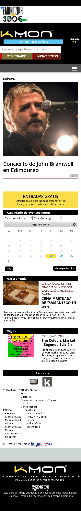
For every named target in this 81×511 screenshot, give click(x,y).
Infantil (30, 420)
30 (71, 255)
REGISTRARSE (17, 56)
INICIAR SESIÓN (47, 56)
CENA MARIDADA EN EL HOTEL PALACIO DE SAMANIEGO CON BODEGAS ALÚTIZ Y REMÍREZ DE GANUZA (57, 289)
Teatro (24, 393)
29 (61, 255)
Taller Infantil (34, 423)
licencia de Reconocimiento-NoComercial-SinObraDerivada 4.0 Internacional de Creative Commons (43, 494)
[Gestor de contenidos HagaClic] (41, 444)
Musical (9, 430)
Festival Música (13, 417)
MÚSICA (7, 410)
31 (9, 260)
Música (9, 423)
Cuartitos (26, 396)
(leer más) (9, 320)
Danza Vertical (29, 406)
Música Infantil (13, 420)
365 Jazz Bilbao (13, 433)
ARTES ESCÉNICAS (28, 390)
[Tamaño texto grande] (76, 175)
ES (74, 42)
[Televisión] (34, 386)
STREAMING (9, 390)
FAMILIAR (30, 410)
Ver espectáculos (65, 268)
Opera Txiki (33, 427)
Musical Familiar (36, 413)
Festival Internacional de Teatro (38, 400)
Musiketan (10, 437)
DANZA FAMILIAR (36, 417)
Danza (24, 403)
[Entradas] (47, 386)
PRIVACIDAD (67, 476)
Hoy (9, 268)
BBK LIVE (10, 413)
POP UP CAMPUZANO (52, 336)
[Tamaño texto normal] (72, 175)
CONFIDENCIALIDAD (14, 476)
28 (51, 255)
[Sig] (74, 224)
